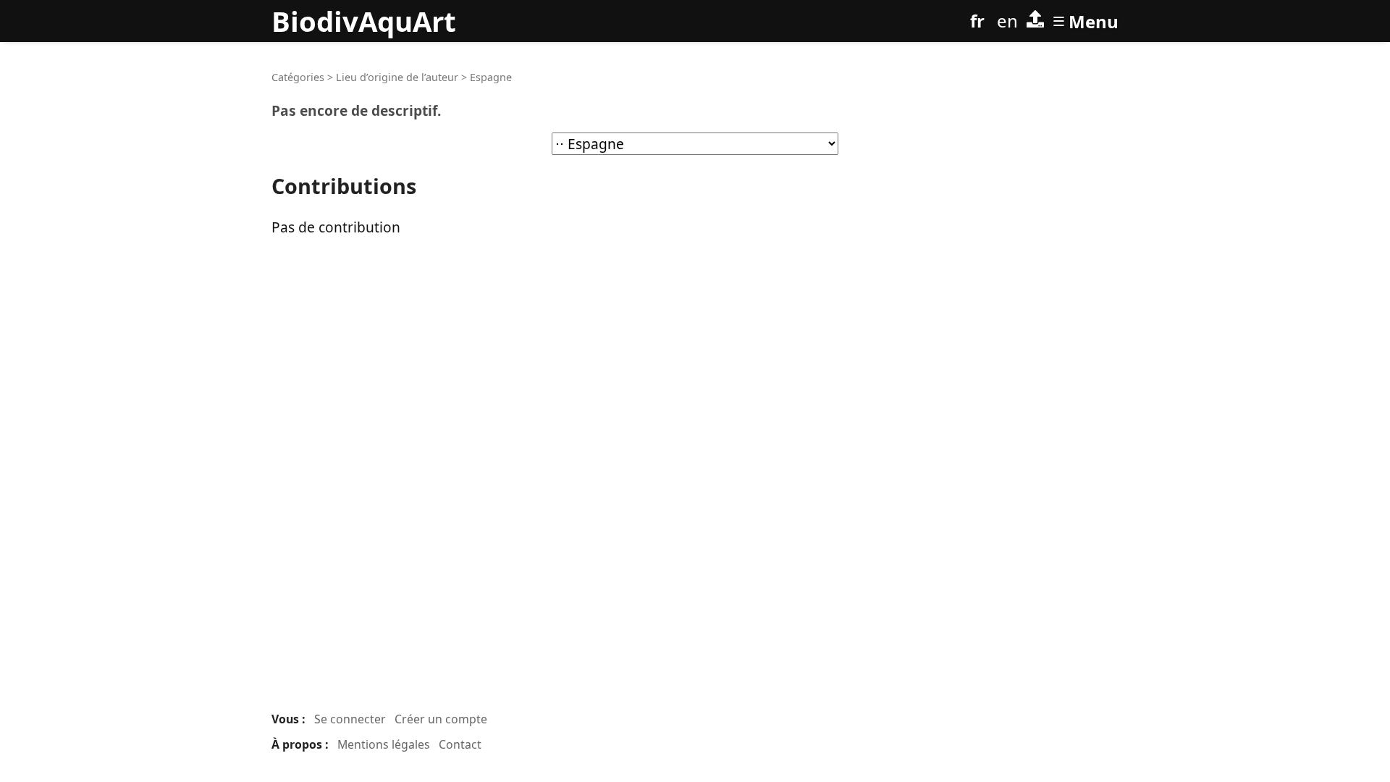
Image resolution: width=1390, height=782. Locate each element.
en (1007, 21)
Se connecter (350, 719)
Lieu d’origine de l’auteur (397, 77)
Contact (460, 744)
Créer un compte (441, 719)
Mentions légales (383, 744)
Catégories (297, 77)
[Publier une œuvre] (1035, 21)
